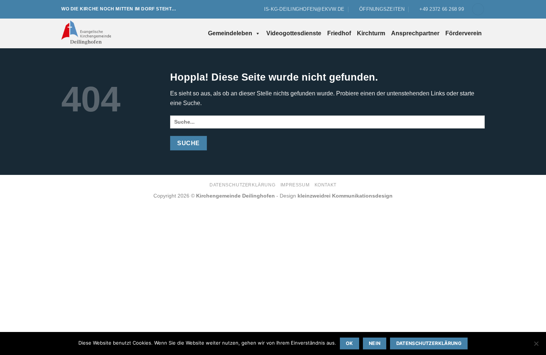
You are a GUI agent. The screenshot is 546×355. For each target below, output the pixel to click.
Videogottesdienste (293, 33)
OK (349, 343)
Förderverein (463, 33)
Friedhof (339, 33)
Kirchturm (371, 33)
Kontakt (326, 185)
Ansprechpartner (415, 33)
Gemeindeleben (230, 33)
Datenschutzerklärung (242, 185)
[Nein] (536, 346)
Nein (375, 343)
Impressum (295, 185)
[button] (478, 9)
